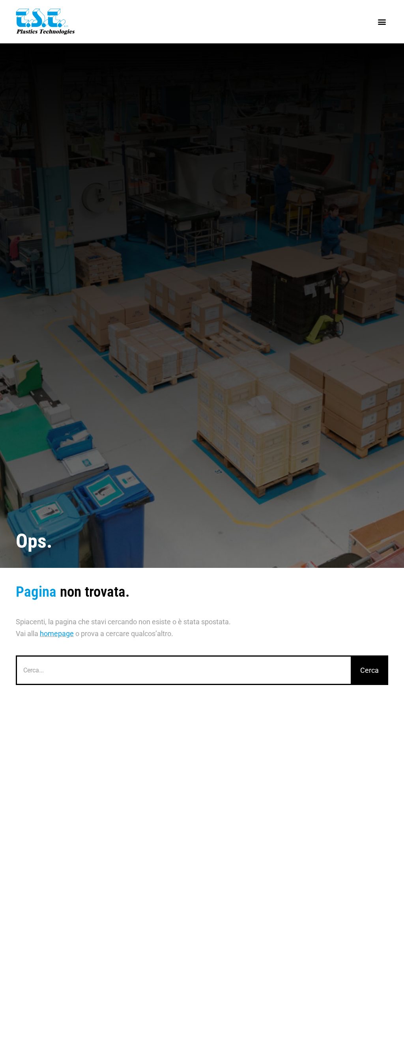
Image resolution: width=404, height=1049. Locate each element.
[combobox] (183, 670)
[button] (381, 21)
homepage (57, 633)
